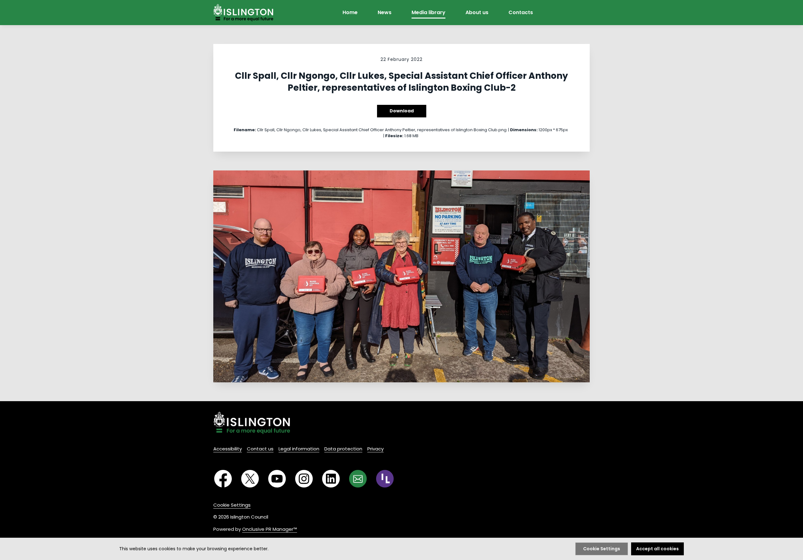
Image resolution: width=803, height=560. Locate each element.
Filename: (245, 130)
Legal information (299, 448)
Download (402, 111)
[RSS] (385, 478)
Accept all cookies (657, 549)
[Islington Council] (251, 422)
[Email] (358, 478)
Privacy (375, 448)
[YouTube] (277, 478)
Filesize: (394, 136)
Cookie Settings (232, 505)
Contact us (260, 448)
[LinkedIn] (331, 478)
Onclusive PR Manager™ (269, 529)
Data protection (343, 448)
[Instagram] (304, 478)
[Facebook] (223, 478)
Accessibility (227, 448)
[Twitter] (250, 478)
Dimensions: (524, 130)
